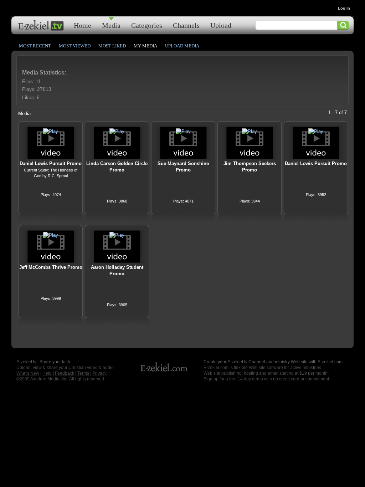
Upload (220, 25)
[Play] (50, 131)
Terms (83, 373)
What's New (27, 373)
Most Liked (112, 45)
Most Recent (35, 45)
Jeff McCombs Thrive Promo (50, 267)
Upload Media (182, 45)
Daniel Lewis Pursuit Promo (51, 163)
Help (47, 373)
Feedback (64, 373)
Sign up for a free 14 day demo (233, 378)
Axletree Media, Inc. (49, 378)
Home (82, 25)
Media (111, 25)
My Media (145, 45)
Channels (186, 25)
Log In (344, 8)
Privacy (99, 373)
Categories (146, 25)
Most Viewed (75, 45)
